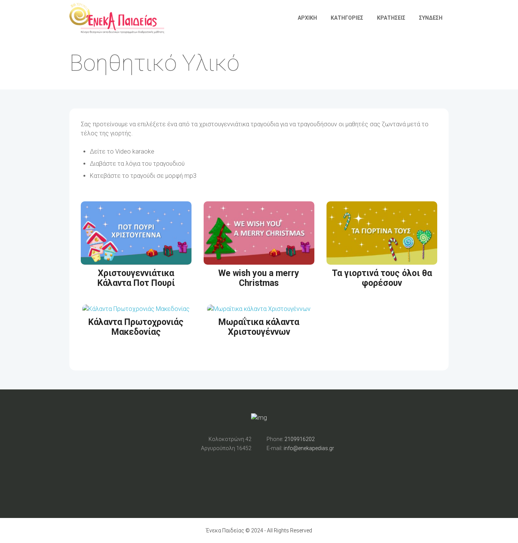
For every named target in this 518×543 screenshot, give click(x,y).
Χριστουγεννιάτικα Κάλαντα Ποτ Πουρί (136, 278)
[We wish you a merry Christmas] (259, 260)
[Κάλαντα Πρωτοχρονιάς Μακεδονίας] (136, 308)
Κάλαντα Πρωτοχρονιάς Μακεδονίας (136, 327)
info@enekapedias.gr (309, 448)
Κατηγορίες (347, 18)
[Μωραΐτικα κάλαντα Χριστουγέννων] (259, 308)
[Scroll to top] (259, 272)
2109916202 (299, 439)
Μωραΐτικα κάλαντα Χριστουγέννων (258, 327)
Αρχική (307, 18)
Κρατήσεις (391, 18)
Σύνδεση (431, 18)
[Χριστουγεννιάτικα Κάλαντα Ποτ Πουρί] (136, 260)
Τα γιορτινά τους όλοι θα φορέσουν (382, 278)
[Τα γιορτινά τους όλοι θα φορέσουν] (381, 260)
